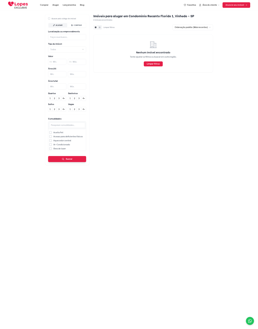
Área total (53, 81)
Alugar (55, 5)
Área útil (52, 68)
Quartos (52, 93)
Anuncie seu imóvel (234, 5)
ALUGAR (59, 25)
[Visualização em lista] (99, 27)
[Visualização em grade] (95, 27)
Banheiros (73, 93)
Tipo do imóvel (55, 44)
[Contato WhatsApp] (250, 321)
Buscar (68, 159)
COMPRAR (78, 25)
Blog (82, 5)
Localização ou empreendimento (64, 31)
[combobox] (67, 49)
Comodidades (54, 119)
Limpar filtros (108, 27)
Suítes (51, 104)
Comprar (44, 5)
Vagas (71, 104)
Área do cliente (210, 5)
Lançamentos (69, 5)
